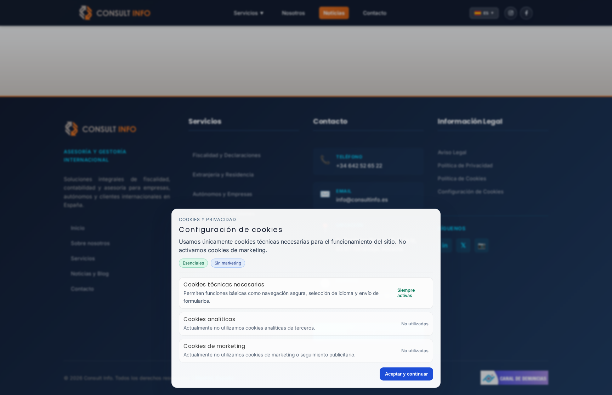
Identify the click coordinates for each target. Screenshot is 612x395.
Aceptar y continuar (406, 374)
